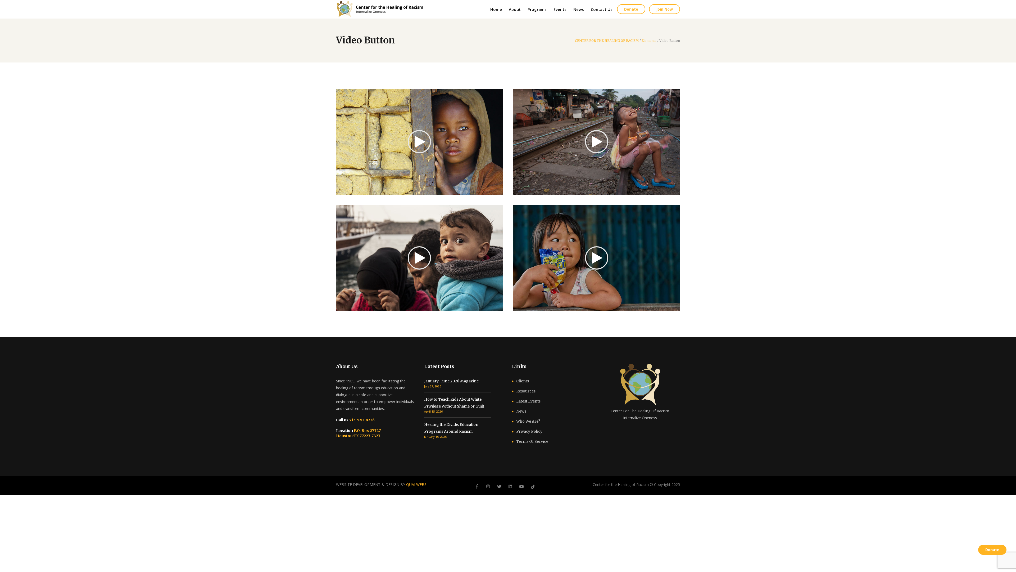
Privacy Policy (529, 431)
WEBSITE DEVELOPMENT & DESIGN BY (381, 484)
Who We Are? (528, 421)
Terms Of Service (532, 441)
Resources (526, 391)
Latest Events (528, 401)
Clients (522, 381)
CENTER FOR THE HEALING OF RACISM (607, 40)
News (521, 411)
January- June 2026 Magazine (451, 381)
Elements (649, 40)
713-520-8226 (361, 420)
